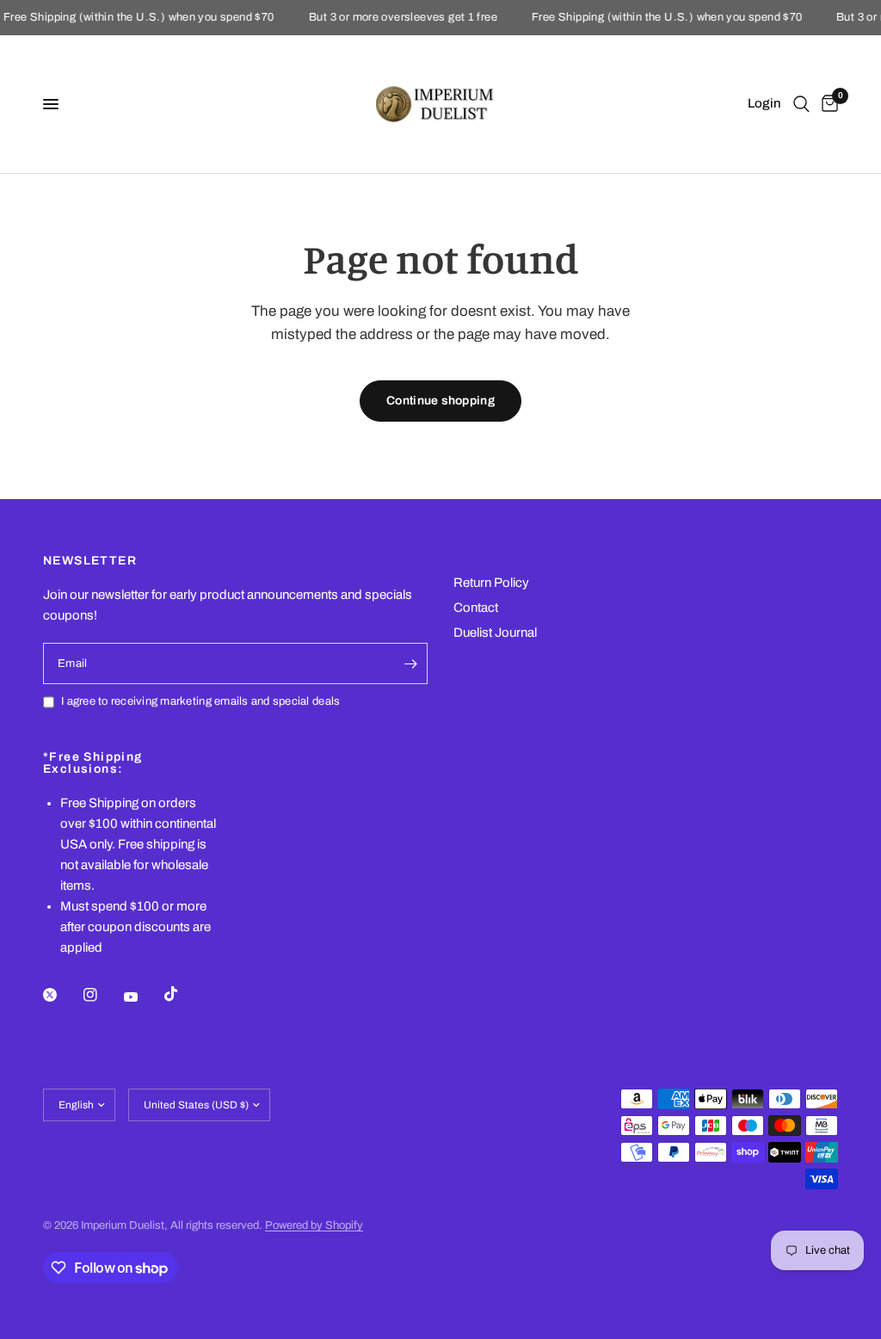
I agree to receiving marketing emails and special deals (200, 701)
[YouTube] (143, 996)
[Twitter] (62, 995)
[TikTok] (183, 994)
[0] (827, 104)
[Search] (801, 104)
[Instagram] (102, 995)
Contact (475, 607)
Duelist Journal (495, 632)
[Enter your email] (410, 663)
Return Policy (491, 582)
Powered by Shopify (314, 1225)
